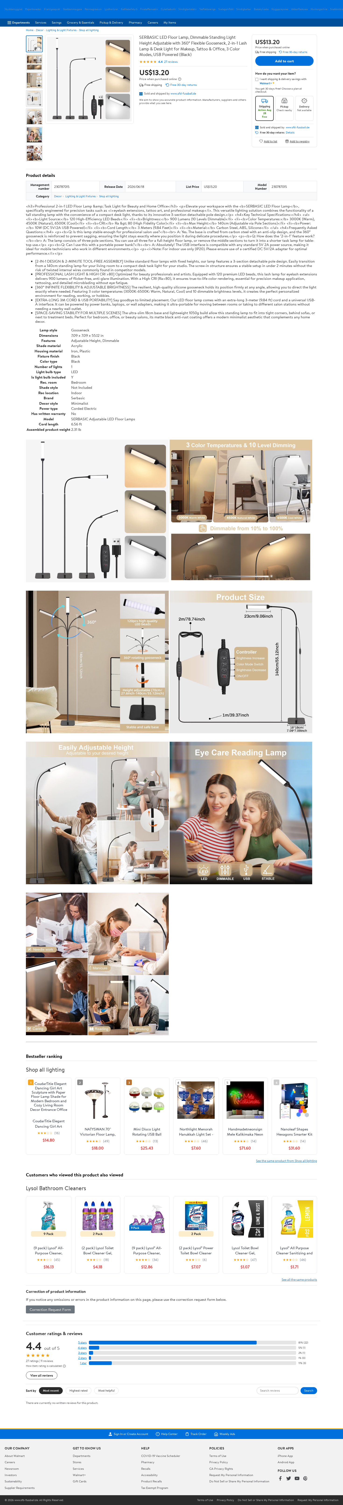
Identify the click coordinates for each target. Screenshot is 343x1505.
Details (290, 132)
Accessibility (149, 1475)
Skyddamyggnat (13, 9)
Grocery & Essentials (80, 22)
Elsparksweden (33, 9)
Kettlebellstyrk (129, 9)
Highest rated (79, 1390)
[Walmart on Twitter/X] (288, 1479)
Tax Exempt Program (154, 1488)
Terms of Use (217, 1456)
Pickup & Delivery (111, 22)
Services (40, 22)
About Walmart (15, 1456)
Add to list (270, 141)
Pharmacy (135, 22)
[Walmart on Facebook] (280, 1479)
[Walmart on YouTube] (297, 1479)
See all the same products (299, 1279)
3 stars (82, 1352)
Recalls (145, 1468)
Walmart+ (79, 1475)
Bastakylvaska (261, 9)
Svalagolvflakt (226, 9)
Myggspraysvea (279, 9)
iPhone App (285, 1456)
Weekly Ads (227, 1434)
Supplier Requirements (20, 1488)
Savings (56, 22)
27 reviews (171, 61)
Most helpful (106, 1390)
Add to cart (284, 60)
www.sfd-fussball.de (183, 93)
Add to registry (300, 141)
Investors (11, 1475)
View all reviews (41, 1375)
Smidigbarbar (243, 9)
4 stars (82, 1347)
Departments (21, 22)
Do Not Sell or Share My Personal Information (239, 1481)
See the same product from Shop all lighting (286, 1160)
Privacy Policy (218, 1462)
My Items (170, 22)
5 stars (82, 1342)
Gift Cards (79, 1481)
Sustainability (13, 1481)
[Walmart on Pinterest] (305, 1479)
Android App (286, 1462)
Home (29, 30)
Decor (40, 30)
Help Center (169, 1434)
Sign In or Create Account (131, 1434)
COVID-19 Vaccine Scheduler (160, 1456)
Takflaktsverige (207, 9)
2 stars (82, 1358)
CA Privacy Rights (221, 1468)
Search (308, 1390)
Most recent (51, 1390)
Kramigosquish (52, 9)
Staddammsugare (72, 9)
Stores (77, 1462)
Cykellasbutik (168, 9)
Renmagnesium (93, 9)
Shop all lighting (89, 30)
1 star (83, 1363)
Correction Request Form (50, 1309)
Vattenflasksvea (299, 9)
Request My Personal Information (231, 1475)
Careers (153, 22)
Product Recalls (151, 1481)
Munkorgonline (319, 9)
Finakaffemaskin (149, 9)
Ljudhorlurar (111, 9)
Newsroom (12, 1468)
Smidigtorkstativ (187, 9)
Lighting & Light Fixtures (61, 30)
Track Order (198, 1434)
